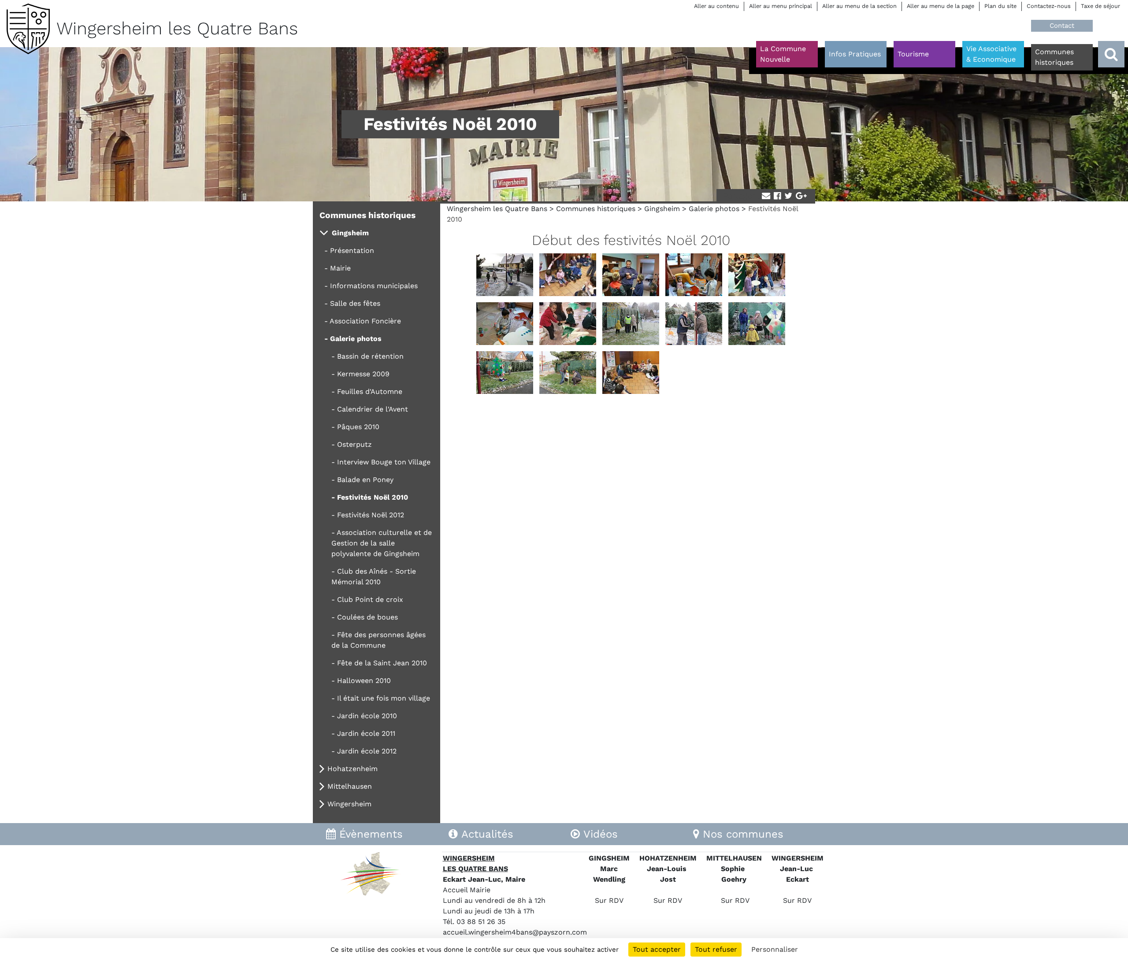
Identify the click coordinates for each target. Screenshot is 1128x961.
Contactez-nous (1049, 6)
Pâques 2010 (358, 427)
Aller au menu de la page (940, 6)
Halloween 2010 (364, 680)
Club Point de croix (370, 599)
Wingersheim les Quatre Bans (497, 208)
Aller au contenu (716, 6)
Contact (1062, 26)
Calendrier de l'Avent (372, 409)
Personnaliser (774, 949)
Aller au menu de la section (859, 6)
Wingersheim (349, 804)
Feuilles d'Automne (369, 391)
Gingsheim (662, 208)
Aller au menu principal (780, 6)
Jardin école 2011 (366, 733)
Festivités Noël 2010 (372, 497)
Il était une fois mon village (383, 698)
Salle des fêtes (355, 303)
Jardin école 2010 (367, 716)
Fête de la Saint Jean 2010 (382, 663)
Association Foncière (365, 321)
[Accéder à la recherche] (1111, 54)
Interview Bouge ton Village (383, 462)
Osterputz (354, 444)
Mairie (340, 268)
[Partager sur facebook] (777, 196)
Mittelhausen (349, 786)
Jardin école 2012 (367, 751)
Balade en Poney (365, 479)
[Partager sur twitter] (788, 196)
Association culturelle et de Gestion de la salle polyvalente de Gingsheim (381, 543)
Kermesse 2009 (363, 374)
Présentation (352, 250)
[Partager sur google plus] (801, 196)
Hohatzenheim (352, 768)
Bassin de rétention (370, 356)
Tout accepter (657, 949)
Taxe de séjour (1100, 6)
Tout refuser (716, 949)
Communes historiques (595, 208)
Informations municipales (374, 286)
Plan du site (1000, 6)
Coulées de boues (367, 617)
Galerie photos (714, 208)
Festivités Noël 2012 (370, 515)
